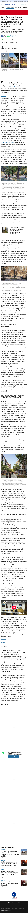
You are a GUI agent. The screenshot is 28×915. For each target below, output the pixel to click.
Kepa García (7, 48)
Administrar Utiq (21, 908)
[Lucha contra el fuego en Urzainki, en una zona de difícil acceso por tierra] (24, 863)
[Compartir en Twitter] (5, 36)
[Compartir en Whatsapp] (8, 36)
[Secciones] (1, 4)
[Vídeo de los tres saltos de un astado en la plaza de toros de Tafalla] (24, 883)
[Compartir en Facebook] (2, 36)
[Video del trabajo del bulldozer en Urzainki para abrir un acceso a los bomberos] (24, 872)
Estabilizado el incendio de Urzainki (9, 13)
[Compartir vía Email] (14, 36)
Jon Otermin (14, 48)
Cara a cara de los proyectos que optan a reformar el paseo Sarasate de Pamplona (8, 645)
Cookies (2, 908)
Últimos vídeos (7, 848)
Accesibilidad (14, 908)
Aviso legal (3, 905)
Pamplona (9, 704)
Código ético (7, 908)
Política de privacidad (11, 905)
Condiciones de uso (19, 905)
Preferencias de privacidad (6, 910)
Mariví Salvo (12, 236)
